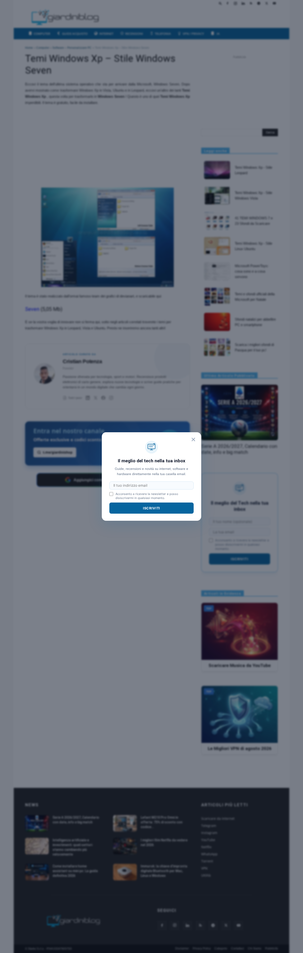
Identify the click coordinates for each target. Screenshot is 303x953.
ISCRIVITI (151, 508)
